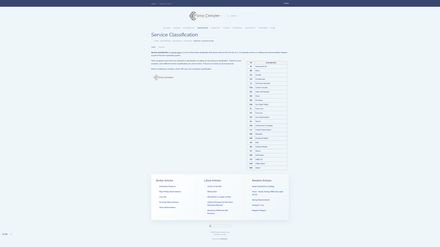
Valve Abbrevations (167, 207)
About (154, 4)
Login (286, 3)
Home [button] (168, 28)
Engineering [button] (202, 28)
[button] (286, 3)
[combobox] (239, 16)
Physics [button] (226, 28)
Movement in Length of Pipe (219, 197)
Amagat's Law (258, 205)
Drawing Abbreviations (168, 202)
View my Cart (165, 4)
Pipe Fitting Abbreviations (170, 192)
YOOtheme (223, 239)
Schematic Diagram (167, 186)
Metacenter (212, 192)
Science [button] (176, 28)
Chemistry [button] (215, 28)
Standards (262, 28)
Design (162, 47)
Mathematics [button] (189, 28)
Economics (237, 28)
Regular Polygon (259, 210)
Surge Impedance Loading (263, 186)
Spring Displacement (261, 200)
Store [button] (272, 28)
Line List (162, 197)
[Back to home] (205, 16)
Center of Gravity (214, 186)
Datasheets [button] (250, 28)
